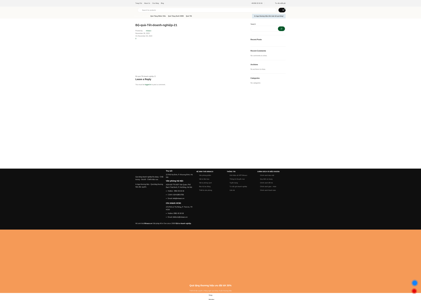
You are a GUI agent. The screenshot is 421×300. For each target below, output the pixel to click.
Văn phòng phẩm (205, 175)
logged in (148, 84)
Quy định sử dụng (266, 179)
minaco (148, 31)
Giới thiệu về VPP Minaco (238, 175)
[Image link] (149, 172)
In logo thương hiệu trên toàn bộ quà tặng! (268, 16)
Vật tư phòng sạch (205, 183)
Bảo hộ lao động (204, 186)
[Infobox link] (256, 3)
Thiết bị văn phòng (205, 190)
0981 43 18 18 (179, 213)
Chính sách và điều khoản (268, 171)
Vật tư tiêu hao (204, 179)
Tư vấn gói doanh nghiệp (238, 186)
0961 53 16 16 (179, 191)
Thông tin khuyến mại (237, 179)
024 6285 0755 (178, 195)
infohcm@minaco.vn (180, 217)
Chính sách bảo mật (267, 175)
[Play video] (149, 199)
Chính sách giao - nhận (268, 186)
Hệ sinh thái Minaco (204, 171)
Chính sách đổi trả (266, 183)
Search (253, 24)
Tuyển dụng (234, 183)
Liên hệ (232, 190)
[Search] (281, 28)
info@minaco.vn (178, 198)
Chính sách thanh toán (268, 190)
